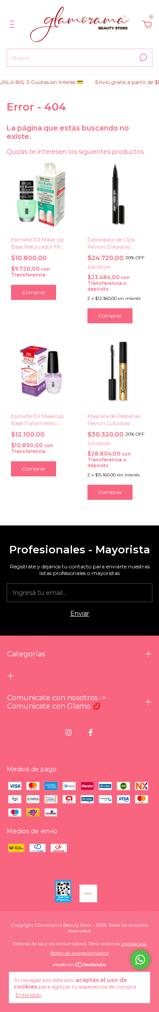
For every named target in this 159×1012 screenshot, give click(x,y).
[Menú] (13, 25)
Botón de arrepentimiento (79, 953)
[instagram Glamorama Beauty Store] (68, 732)
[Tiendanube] (79, 966)
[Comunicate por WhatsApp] (140, 960)
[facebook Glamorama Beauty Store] (90, 732)
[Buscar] (142, 57)
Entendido (28, 995)
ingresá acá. (134, 944)
